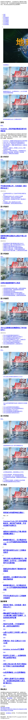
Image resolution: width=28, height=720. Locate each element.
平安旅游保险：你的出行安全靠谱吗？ (12, 197)
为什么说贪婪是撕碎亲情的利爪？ (11, 335)
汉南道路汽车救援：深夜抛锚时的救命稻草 (13, 289)
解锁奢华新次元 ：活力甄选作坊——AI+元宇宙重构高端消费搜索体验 (15, 542)
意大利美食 (6, 24)
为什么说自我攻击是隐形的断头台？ (12, 338)
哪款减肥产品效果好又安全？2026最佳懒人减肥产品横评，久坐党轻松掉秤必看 (14, 615)
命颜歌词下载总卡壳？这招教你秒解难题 (13, 247)
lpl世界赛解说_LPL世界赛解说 (14, 672)
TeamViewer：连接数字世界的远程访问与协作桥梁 (15, 140)
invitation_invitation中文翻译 (13, 649)
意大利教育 (6, 21)
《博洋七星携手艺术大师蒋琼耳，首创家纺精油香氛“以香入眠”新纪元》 (14, 681)
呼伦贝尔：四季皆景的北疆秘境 (10, 153)
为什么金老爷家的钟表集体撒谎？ (11, 407)
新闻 (4, 16)
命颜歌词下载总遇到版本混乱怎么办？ (12, 246)
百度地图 (7, 707)
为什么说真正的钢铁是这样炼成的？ (12, 342)
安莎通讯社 (8, 713)
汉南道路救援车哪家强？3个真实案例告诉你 (13, 294)
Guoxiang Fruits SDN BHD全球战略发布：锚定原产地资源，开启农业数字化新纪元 (15, 523)
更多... (2, 125)
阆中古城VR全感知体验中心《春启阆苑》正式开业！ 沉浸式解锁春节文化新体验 (15, 561)
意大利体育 (6, 23)
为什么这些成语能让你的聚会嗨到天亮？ (13, 411)
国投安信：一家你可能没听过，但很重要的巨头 (14, 150)
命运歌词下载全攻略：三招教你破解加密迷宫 (14, 249)
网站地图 (3, 707)
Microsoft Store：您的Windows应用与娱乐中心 (14, 143)
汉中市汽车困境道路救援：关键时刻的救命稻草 (14, 295)
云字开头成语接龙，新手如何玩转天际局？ (13, 474)
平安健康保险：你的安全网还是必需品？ (13, 203)
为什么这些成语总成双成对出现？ (11, 412)
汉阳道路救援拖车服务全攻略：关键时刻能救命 (14, 288)
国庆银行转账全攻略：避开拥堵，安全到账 (13, 152)
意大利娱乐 (6, 18)
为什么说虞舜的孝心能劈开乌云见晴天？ (13, 336)
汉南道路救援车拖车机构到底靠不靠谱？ (13, 292)
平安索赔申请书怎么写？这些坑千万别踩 (13, 196)
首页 (4, 14)
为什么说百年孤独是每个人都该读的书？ (13, 343)
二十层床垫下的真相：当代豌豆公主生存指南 (14, 480)
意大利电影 (10, 698)
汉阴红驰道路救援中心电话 (10, 283)
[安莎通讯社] (11, 12)
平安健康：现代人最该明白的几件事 (12, 202)
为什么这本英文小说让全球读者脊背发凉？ (13, 408)
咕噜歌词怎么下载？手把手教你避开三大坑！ (14, 244)
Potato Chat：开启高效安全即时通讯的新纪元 (14, 142)
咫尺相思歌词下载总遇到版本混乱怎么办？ (13, 243)
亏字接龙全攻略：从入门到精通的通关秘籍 (13, 475)
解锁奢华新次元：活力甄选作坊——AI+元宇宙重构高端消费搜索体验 (15, 587)
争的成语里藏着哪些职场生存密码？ (12, 481)
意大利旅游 (6, 20)
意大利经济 (6, 17)
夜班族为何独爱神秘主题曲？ (13, 512)
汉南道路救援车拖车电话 (9, 291)
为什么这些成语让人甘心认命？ (10, 409)
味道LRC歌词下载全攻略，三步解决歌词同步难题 (15, 250)
